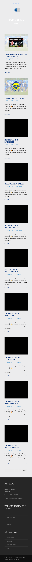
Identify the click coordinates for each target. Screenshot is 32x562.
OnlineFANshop (10, 537)
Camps (8, 520)
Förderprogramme (11, 517)
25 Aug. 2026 (9, 186)
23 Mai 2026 (9, 274)
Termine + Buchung (11, 513)
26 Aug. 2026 (9, 144)
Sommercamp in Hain (14, 98)
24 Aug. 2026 (9, 230)
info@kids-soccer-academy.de (16, 498)
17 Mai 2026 (9, 450)
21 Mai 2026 (9, 318)
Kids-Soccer (19, 59)
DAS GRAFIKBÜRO (15, 559)
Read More (7, 72)
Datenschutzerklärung (12, 544)
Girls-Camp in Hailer (14, 184)
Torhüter (9, 524)
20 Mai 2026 (9, 362)
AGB (8, 548)
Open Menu (18, 10)
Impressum (9, 541)
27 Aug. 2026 (9, 100)
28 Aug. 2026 (9, 59)
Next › (24, 470)
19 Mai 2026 (9, 406)
